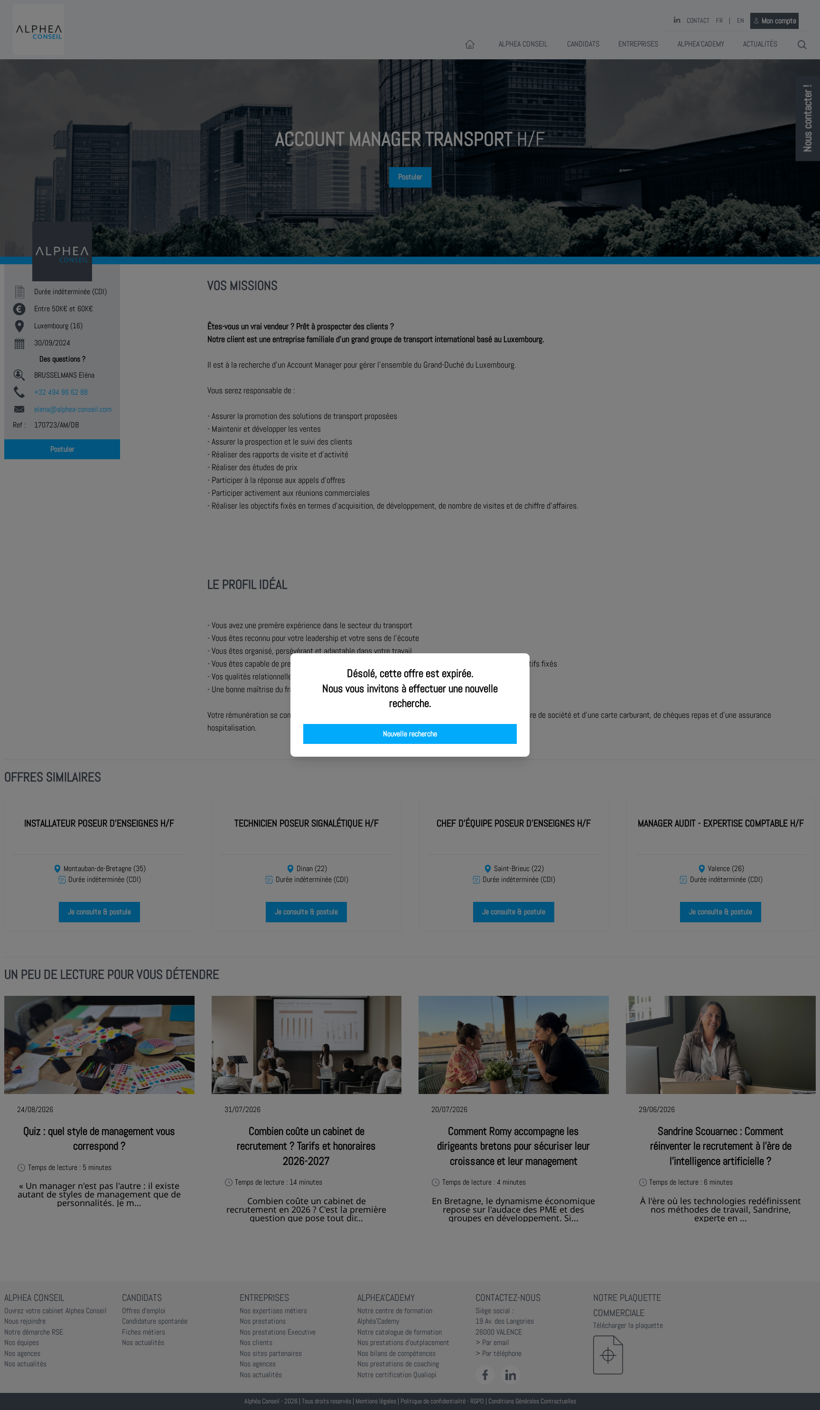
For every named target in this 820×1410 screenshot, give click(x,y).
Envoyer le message (714, 265)
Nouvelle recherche (410, 734)
